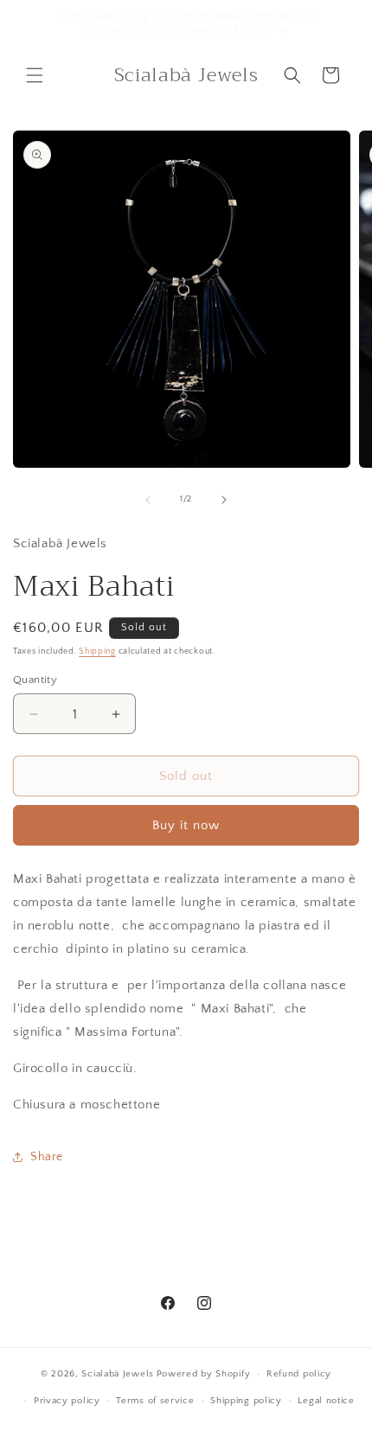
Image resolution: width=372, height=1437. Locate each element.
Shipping (97, 651)
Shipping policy (246, 1400)
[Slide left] (148, 500)
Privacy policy (67, 1400)
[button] (35, 75)
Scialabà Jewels (117, 1374)
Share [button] (46, 1157)
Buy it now (186, 825)
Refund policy (298, 1374)
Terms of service (155, 1400)
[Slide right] (224, 500)
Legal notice (326, 1400)
